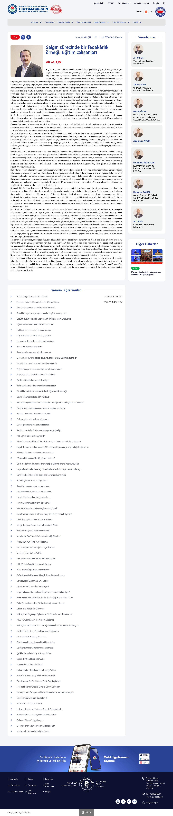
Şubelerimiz (99, 3)
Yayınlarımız (32, 785)
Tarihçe (31, 779)
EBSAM (111, 3)
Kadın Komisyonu (141, 3)
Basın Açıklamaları (49, 785)
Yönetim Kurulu (17, 792)
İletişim (156, 3)
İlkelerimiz (49, 779)
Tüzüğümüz (15, 785)
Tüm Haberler (124, 3)
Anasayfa (14, 779)
